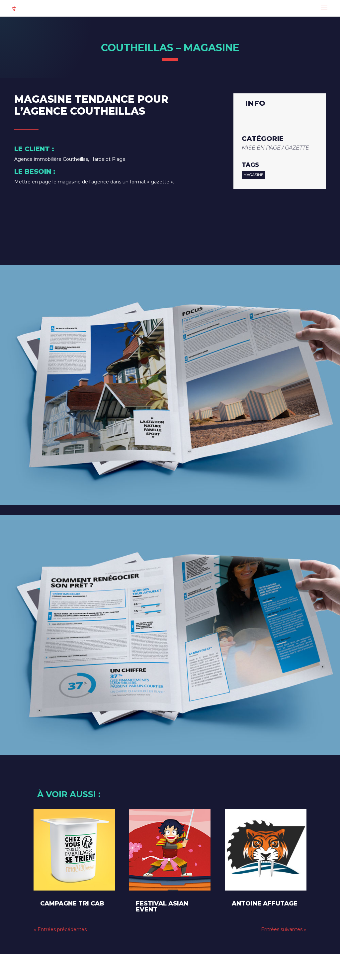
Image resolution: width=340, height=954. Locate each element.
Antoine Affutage (265, 903)
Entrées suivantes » (283, 929)
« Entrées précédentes (60, 929)
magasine (253, 174)
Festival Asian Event (162, 906)
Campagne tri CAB (72, 903)
